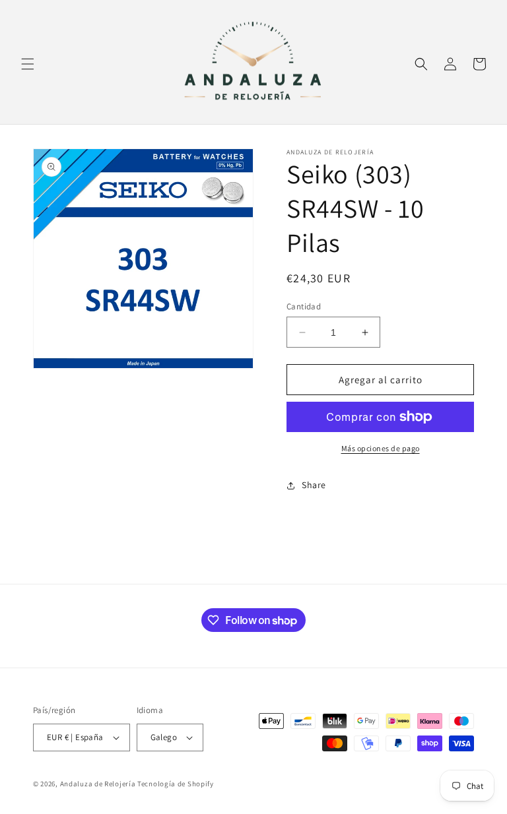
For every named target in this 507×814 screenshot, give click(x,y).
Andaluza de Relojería (98, 783)
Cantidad (304, 306)
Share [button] (314, 485)
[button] (27, 63)
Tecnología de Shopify (175, 783)
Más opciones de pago (380, 448)
